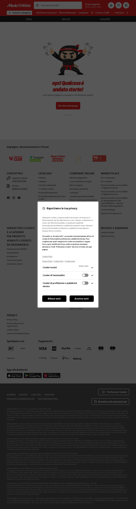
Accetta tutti (82, 298)
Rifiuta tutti (54, 298)
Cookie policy (70, 261)
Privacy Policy (47, 261)
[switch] (85, 275)
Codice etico (58, 261)
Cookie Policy (47, 256)
